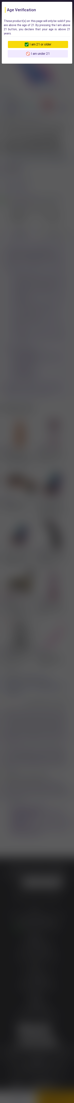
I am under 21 (40, 54)
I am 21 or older (40, 44)
